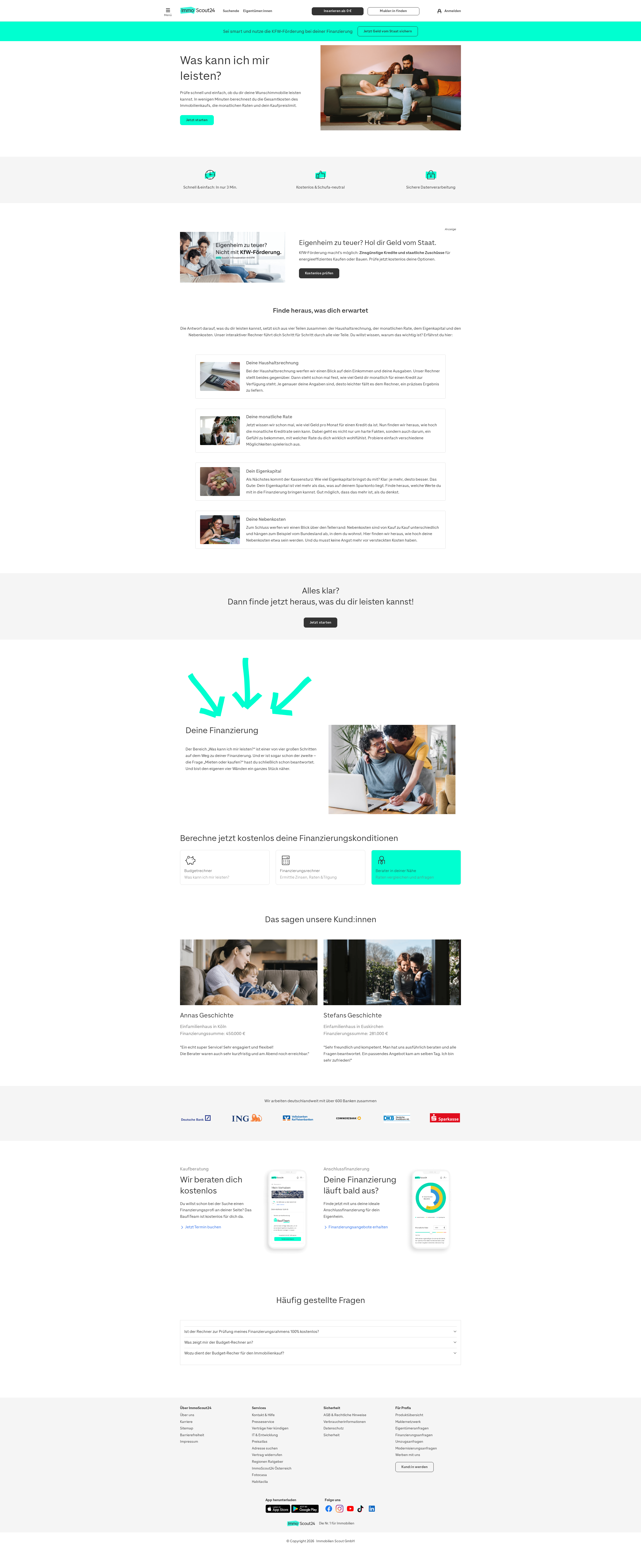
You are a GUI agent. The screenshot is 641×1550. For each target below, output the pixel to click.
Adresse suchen (265, 1448)
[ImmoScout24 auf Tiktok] (361, 1511)
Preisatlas (259, 1441)
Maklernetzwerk (408, 1422)
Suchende (231, 11)
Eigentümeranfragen (412, 1428)
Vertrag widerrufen (267, 1455)
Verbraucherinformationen (345, 1422)
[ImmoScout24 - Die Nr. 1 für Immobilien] (301, 1523)
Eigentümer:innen (257, 11)
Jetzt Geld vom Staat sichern (388, 31)
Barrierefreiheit (192, 1435)
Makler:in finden (393, 11)
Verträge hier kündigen (270, 1428)
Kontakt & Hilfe (263, 1415)
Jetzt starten (197, 120)
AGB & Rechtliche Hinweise (345, 1415)
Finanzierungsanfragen (414, 1435)
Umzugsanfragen (409, 1441)
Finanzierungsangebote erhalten (358, 1227)
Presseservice (263, 1422)
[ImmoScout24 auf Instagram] (340, 1511)
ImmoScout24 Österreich (271, 1468)
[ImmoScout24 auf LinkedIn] (372, 1511)
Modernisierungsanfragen (416, 1448)
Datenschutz (334, 1428)
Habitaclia (260, 1482)
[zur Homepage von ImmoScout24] (197, 13)
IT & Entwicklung (265, 1435)
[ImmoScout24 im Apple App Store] (278, 1512)
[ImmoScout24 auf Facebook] (329, 1511)
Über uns (187, 1415)
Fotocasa (259, 1475)
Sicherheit (332, 1435)
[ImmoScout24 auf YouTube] (350, 1511)
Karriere (186, 1422)
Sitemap (186, 1428)
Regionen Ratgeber (267, 1461)
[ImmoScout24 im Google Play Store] (305, 1512)
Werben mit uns (407, 1455)
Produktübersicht (409, 1415)
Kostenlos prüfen (319, 273)
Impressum (189, 1441)
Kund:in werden (414, 1467)
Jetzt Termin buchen (203, 1227)
